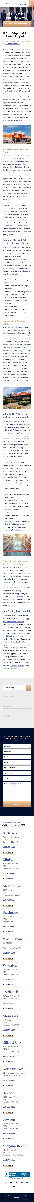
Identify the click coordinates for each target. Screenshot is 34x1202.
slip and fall (26, 271)
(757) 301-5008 (9, 1160)
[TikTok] (19, 1187)
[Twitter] (11, 1183)
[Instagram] (22, 1183)
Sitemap (7, 1199)
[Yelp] (27, 1183)
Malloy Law (15, 115)
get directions (8, 852)
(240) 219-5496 (9, 1080)
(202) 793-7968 (9, 847)
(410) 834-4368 (9, 1133)
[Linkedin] (16, 1183)
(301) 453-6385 (9, 873)
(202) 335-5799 (9, 953)
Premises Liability (12, 43)
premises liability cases (12, 616)
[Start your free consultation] (31, 3)
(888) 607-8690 (20, 5)
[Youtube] (14, 1187)
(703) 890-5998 (9, 1030)
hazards (5, 274)
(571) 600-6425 (9, 1107)
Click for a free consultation (17, 24)
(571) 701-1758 (8, 900)
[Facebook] (6, 1183)
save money (9, 82)
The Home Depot (9, 155)
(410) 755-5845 (9, 1056)
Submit (17, 804)
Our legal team (21, 642)
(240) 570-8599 (9, 1003)
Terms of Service (15, 1199)
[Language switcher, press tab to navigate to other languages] (7, 4)
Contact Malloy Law (17, 666)
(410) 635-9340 (9, 926)
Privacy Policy (25, 1199)
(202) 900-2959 (9, 979)
